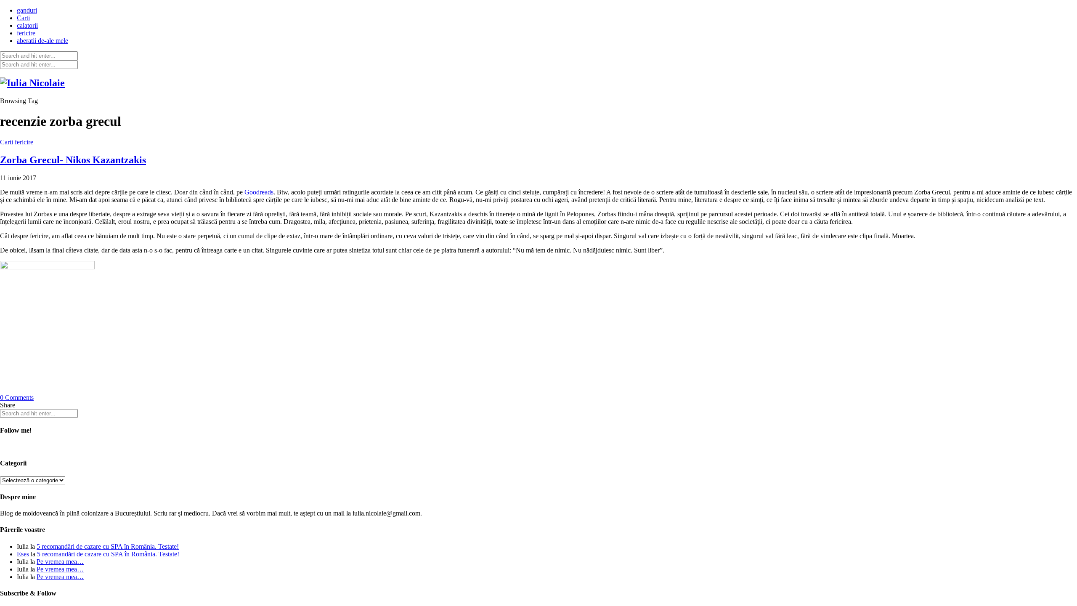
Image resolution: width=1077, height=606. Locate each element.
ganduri (27, 10)
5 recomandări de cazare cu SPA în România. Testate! (108, 546)
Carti (23, 17)
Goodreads (258, 192)
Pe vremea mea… (60, 561)
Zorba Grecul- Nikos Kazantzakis (73, 159)
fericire (26, 33)
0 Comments (17, 397)
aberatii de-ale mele (42, 40)
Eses (23, 554)
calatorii (27, 25)
